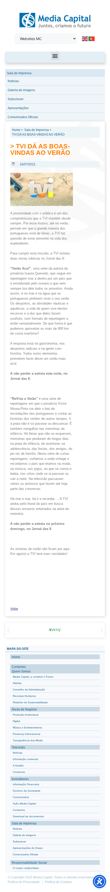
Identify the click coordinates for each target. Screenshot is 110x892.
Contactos (19, 667)
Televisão (18, 747)
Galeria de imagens (21, 90)
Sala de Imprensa (19, 73)
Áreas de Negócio (24, 709)
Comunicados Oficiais (23, 117)
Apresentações (18, 108)
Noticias (13, 81)
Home (16, 657)
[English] (85, 38)
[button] (55, 56)
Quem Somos (21, 671)
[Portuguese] (92, 38)
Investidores (20, 779)
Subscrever (16, 99)
